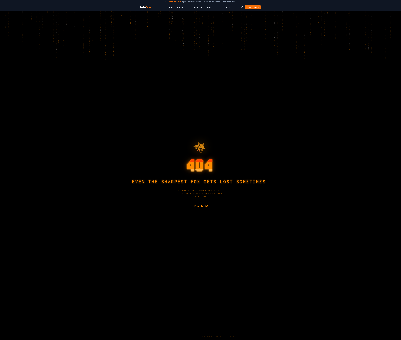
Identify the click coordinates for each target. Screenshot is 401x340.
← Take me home (200, 206)
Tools (219, 7)
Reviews (170, 7)
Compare (210, 7)
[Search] (242, 7)
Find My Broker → (253, 7)
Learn (228, 7)
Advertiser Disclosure (174, 2)
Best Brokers (181, 7)
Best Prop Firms (196, 7)
